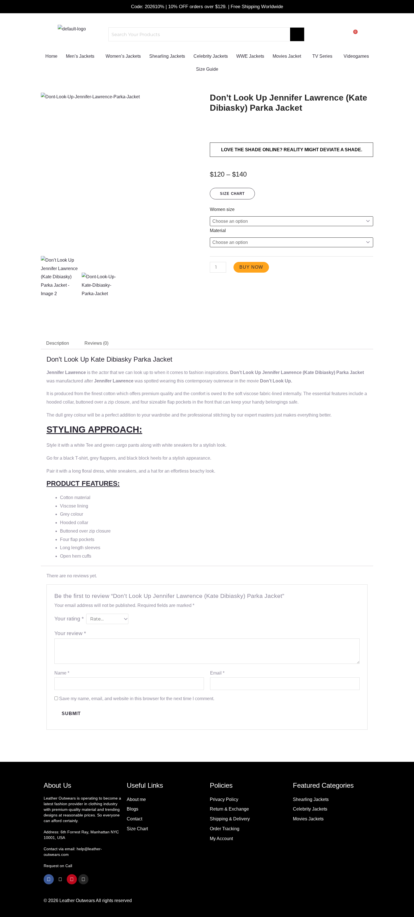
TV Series (322, 56)
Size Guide (207, 69)
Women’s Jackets (123, 56)
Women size (222, 209)
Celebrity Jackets (210, 56)
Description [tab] (57, 343)
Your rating (69, 619)
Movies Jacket (287, 56)
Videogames (356, 56)
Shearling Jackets (167, 56)
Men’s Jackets (80, 56)
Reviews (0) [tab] (96, 343)
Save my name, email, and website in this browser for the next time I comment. (136, 698)
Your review (70, 633)
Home (51, 56)
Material (218, 230)
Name (61, 673)
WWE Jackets (250, 56)
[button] (81, 56)
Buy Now (251, 267)
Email (217, 673)
